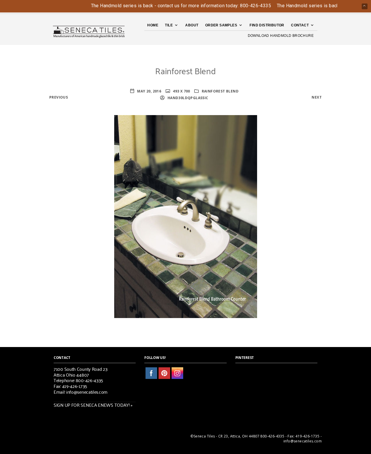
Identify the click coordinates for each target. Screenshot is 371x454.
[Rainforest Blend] (185, 215)
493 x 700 (181, 91)
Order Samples (221, 25)
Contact (300, 25)
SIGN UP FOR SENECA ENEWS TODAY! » (93, 405)
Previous (58, 97)
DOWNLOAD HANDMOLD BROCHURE (281, 36)
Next (317, 97)
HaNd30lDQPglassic (187, 97)
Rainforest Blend (220, 91)
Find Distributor (267, 25)
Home (152, 25)
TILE (169, 25)
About (191, 25)
